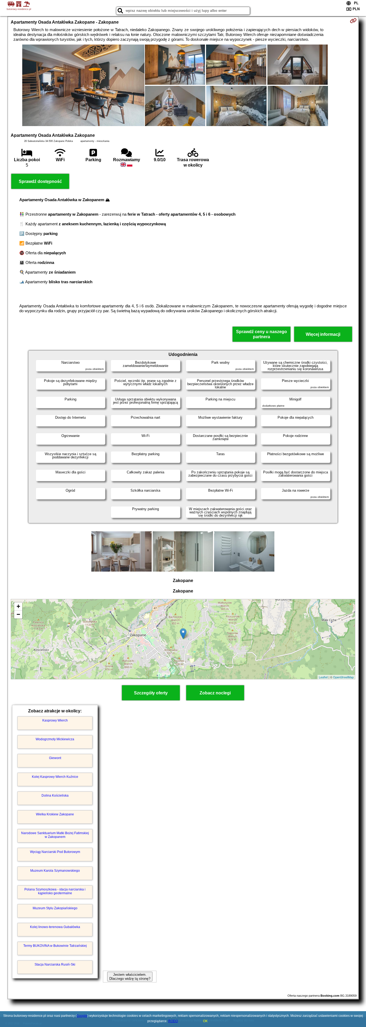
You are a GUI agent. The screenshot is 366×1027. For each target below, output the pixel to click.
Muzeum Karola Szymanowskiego (55, 871)
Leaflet (323, 677)
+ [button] (18, 606)
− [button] (18, 614)
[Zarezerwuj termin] (353, 20)
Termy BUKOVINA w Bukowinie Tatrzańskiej (55, 946)
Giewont (55, 758)
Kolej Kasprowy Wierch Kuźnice (55, 777)
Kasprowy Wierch (55, 720)
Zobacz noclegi (215, 693)
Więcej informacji (323, 334)
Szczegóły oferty (151, 693)
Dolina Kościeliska (55, 795)
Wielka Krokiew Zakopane (55, 814)
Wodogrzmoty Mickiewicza (55, 739)
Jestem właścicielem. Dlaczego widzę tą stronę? (129, 977)
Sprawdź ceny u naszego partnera (261, 334)
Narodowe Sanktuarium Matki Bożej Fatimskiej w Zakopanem (55, 835)
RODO (173, 1021)
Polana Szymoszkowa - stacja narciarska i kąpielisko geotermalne (54, 891)
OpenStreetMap (343, 677)
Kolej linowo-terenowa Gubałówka (55, 927)
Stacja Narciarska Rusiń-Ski (55, 964)
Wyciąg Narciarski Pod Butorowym (55, 852)
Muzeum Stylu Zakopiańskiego (55, 908)
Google (82, 1016)
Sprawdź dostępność (40, 181)
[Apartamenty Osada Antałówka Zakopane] (83, 86)
